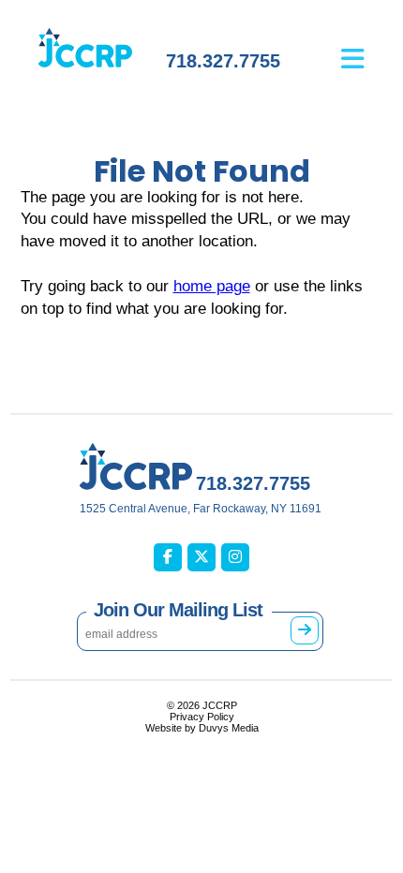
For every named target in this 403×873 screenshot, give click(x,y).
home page (211, 286)
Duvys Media (229, 727)
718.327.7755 (223, 61)
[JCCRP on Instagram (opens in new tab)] (235, 557)
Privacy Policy (202, 716)
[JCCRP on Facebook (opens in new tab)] (168, 557)
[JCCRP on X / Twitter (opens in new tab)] (201, 557)
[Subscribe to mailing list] (305, 630)
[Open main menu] (367, 45)
